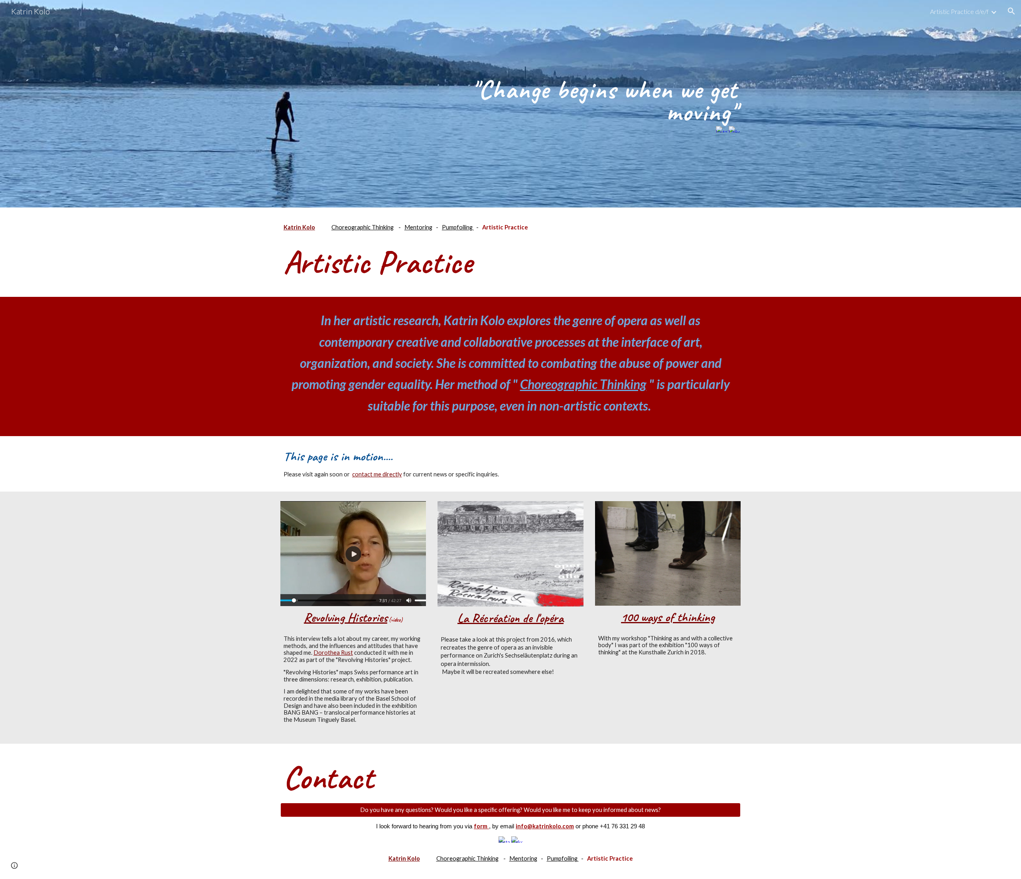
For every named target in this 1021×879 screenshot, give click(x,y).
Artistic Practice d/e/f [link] (959, 11)
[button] (1011, 11)
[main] (589, 97)
